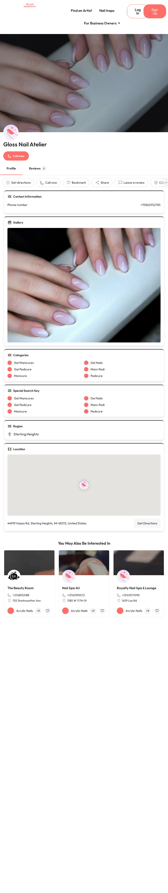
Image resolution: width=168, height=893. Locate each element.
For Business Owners (100, 23)
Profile (11, 168)
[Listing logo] (11, 132)
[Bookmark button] (47, 610)
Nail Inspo (106, 10)
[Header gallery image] (84, 83)
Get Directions (147, 523)
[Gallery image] (84, 285)
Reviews (37, 168)
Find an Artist (81, 10)
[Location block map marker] (84, 485)
